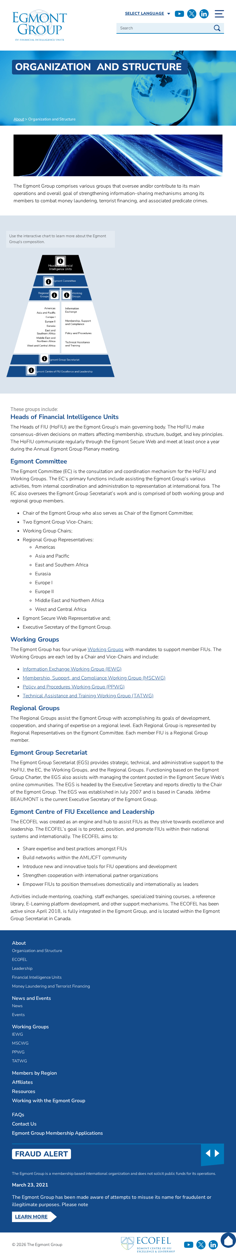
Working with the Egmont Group (48, 1100)
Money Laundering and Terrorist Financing (51, 986)
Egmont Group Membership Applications (57, 1133)
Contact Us (24, 1124)
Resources (23, 1091)
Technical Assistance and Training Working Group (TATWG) (88, 695)
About (19, 119)
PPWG (18, 1052)
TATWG (19, 1061)
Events (18, 1015)
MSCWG (20, 1043)
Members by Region (34, 1073)
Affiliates (22, 1082)
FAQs (18, 1114)
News (17, 1006)
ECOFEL (19, 959)
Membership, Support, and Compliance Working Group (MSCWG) (94, 678)
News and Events (31, 998)
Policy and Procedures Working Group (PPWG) (74, 687)
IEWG (17, 1034)
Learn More (31, 1216)
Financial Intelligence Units (37, 977)
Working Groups (106, 649)
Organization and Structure (37, 951)
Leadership (22, 968)
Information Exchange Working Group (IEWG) (72, 669)
